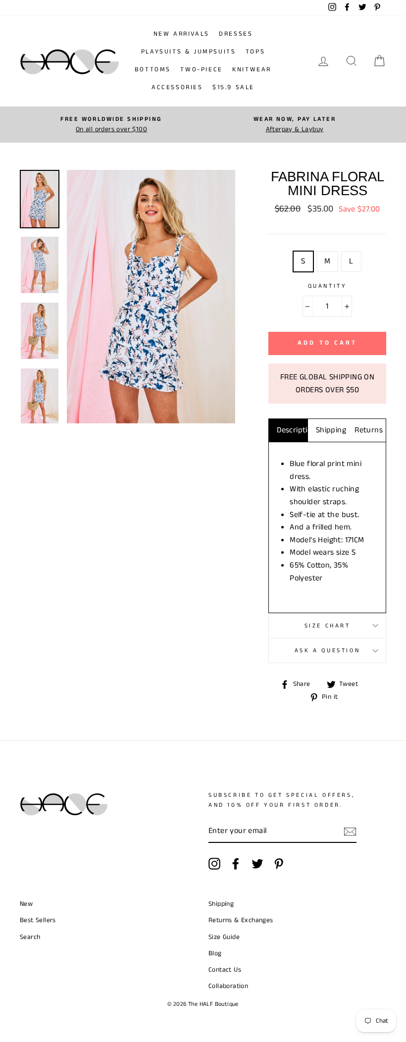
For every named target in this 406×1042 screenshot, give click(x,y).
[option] (111, 124)
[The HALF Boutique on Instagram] (214, 864)
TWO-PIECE (201, 69)
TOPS (255, 51)
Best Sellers (38, 920)
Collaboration (228, 986)
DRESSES (236, 34)
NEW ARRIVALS (181, 34)
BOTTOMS (153, 69)
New (26, 904)
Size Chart (327, 626)
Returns (369, 430)
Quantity (327, 286)
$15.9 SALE (233, 87)
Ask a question (327, 650)
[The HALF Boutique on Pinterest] (279, 864)
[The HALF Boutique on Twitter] (257, 864)
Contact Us (224, 970)
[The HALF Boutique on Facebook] (236, 864)
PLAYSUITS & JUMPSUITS (188, 51)
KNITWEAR (251, 69)
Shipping (331, 430)
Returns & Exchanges (240, 920)
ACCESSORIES (177, 87)
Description (292, 430)
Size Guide (224, 937)
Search (30, 937)
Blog (215, 953)
